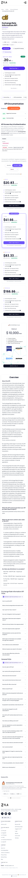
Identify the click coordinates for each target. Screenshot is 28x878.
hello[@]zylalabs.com (9, 865)
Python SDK (17, 835)
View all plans (13, 88)
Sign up (16, 833)
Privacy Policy (4, 854)
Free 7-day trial (13, 205)
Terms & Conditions (5, 852)
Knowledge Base (4, 850)
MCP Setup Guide (18, 826)
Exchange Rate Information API (8, 11)
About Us (3, 848)
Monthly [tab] (9, 165)
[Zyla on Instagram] (9, 813)
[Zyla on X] (2, 813)
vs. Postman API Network (6, 839)
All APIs (7, 9)
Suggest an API (18, 829)
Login (16, 831)
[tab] (17, 97)
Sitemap (17, 838)
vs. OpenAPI (3, 841)
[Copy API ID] (7, 29)
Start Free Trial (13, 68)
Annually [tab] (17, 165)
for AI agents (9, 44)
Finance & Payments (14, 9)
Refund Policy (4, 857)
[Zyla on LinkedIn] (6, 813)
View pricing (6, 48)
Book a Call (13, 365)
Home (2, 9)
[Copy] (23, 147)
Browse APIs (17, 824)
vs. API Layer (3, 830)
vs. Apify (2, 837)
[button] (14, 601)
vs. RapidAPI (3, 832)
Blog (2, 859)
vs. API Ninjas (4, 835)
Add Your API (3, 824)
